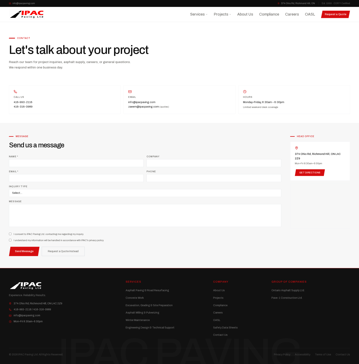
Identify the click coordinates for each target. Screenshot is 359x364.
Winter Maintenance (138, 320)
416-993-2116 (23, 102)
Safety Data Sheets (225, 327)
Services (197, 14)
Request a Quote (335, 14)
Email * (13, 171)
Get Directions (309, 172)
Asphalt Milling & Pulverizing (142, 312)
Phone (151, 171)
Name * (13, 156)
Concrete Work (135, 297)
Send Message (24, 251)
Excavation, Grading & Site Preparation (149, 305)
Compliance (269, 14)
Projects (221, 14)
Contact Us (220, 335)
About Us (245, 14)
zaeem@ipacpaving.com (148, 106)
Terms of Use (323, 354)
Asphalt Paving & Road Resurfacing (147, 290)
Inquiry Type (18, 186)
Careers (292, 14)
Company (153, 156)
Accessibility (302, 354)
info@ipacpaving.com (24, 3)
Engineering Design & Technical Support (150, 327)
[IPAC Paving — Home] (27, 14)
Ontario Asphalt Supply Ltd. (288, 290)
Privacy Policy (282, 354)
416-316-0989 (23, 106)
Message (15, 201)
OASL (310, 14)
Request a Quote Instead (63, 251)
